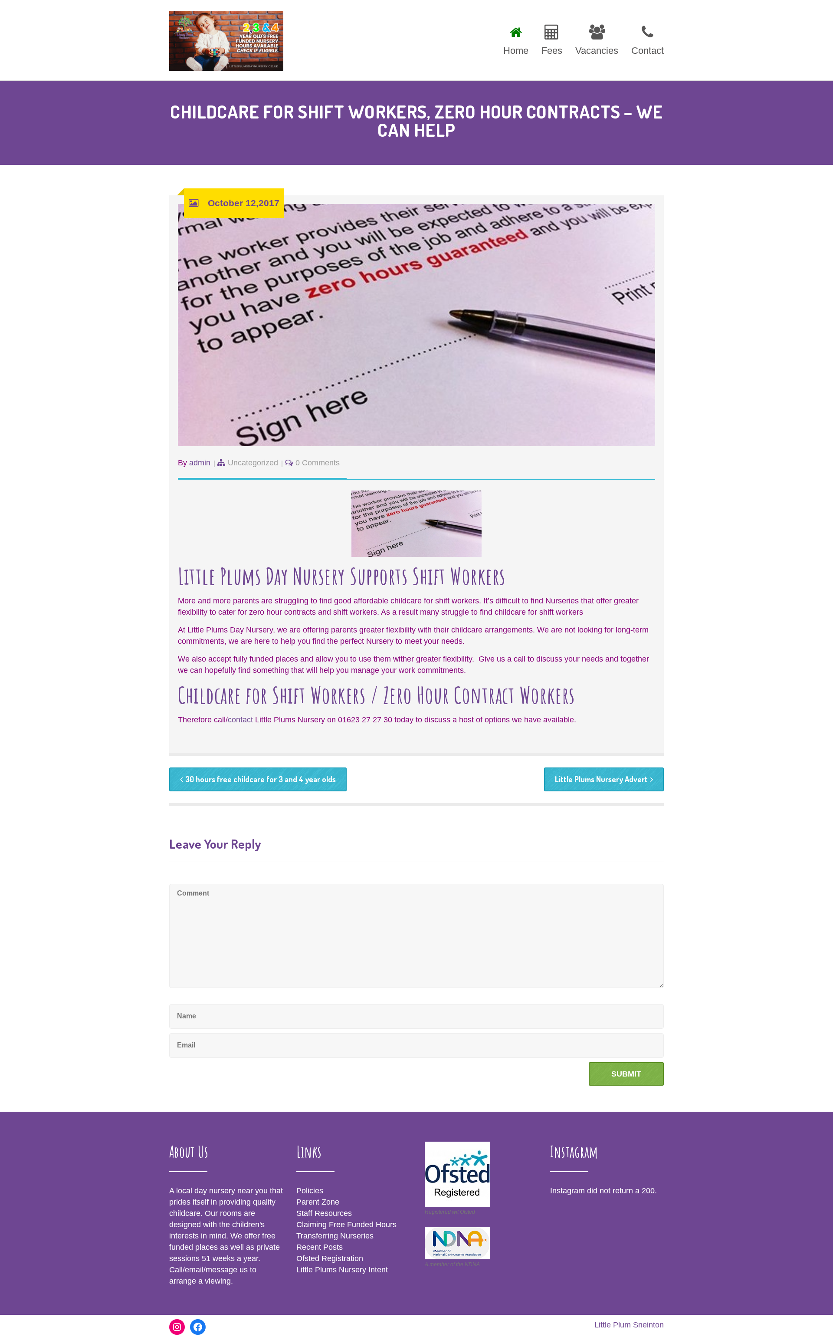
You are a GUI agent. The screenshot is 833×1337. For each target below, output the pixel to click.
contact (240, 719)
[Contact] (644, 38)
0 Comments (317, 462)
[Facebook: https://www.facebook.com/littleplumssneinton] (198, 1327)
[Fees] (552, 38)
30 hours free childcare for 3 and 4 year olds (260, 779)
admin (199, 462)
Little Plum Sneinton (629, 1325)
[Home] (516, 38)
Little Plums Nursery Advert (601, 779)
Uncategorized (253, 462)
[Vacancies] (597, 38)
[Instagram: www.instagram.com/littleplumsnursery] (177, 1327)
